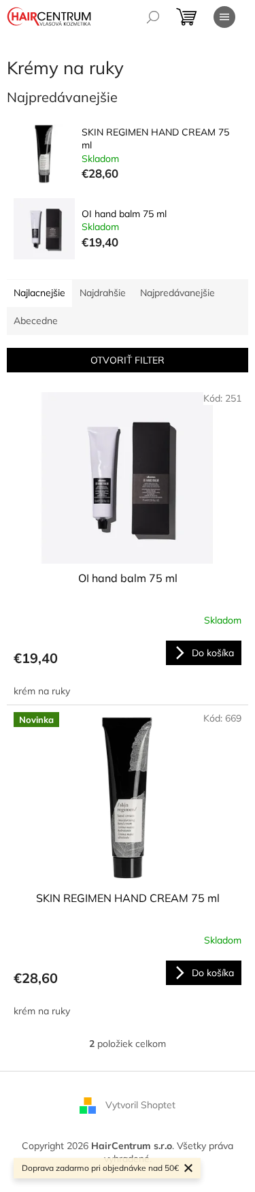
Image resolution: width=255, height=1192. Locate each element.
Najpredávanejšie (177, 293)
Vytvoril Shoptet (140, 1104)
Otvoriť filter (127, 360)
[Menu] (224, 17)
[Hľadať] (153, 17)
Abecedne (36, 321)
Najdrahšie (103, 293)
